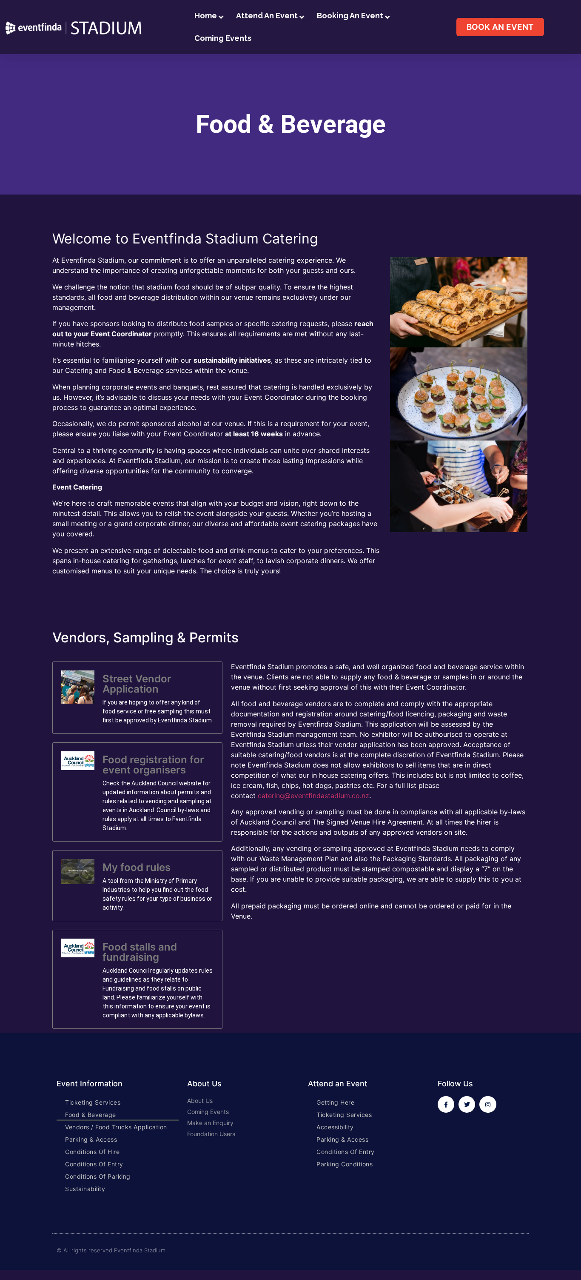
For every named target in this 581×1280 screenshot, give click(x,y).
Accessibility (335, 1127)
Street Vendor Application (137, 684)
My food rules (137, 867)
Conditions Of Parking (98, 1176)
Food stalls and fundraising (140, 952)
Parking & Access (91, 1139)
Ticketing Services (92, 1102)
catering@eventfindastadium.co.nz (313, 795)
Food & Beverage (90, 1114)
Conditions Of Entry (94, 1164)
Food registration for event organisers (153, 764)
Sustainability (85, 1188)
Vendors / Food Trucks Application (116, 1127)
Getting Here (335, 1102)
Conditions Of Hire (92, 1151)
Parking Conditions (344, 1164)
